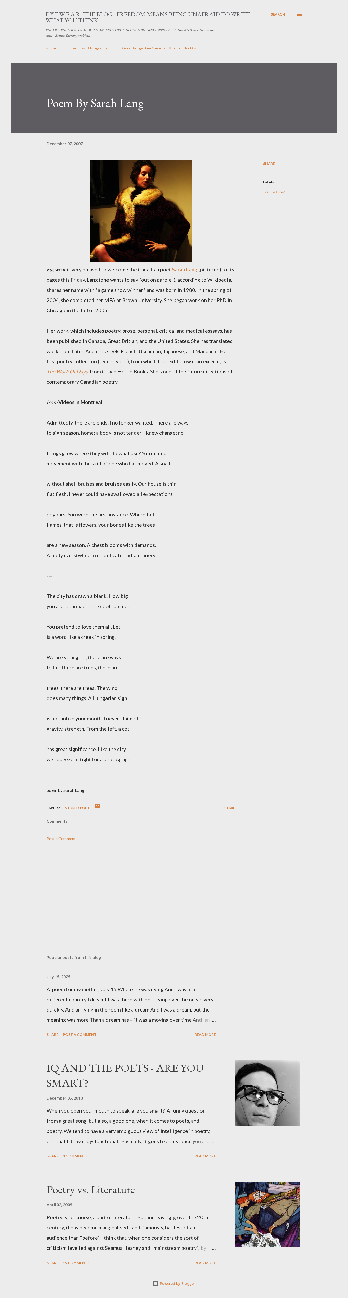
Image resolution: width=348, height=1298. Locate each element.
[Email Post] (97, 808)
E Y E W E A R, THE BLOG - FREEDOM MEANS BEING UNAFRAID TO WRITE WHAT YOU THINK (148, 17)
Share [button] (269, 163)
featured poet (274, 192)
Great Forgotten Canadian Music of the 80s (159, 48)
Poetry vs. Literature (91, 1189)
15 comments (76, 1262)
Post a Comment (61, 838)
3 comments (75, 1156)
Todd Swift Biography (89, 48)
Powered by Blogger (177, 1283)
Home (51, 48)
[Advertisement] (133, 891)
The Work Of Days (67, 371)
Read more (205, 1034)
